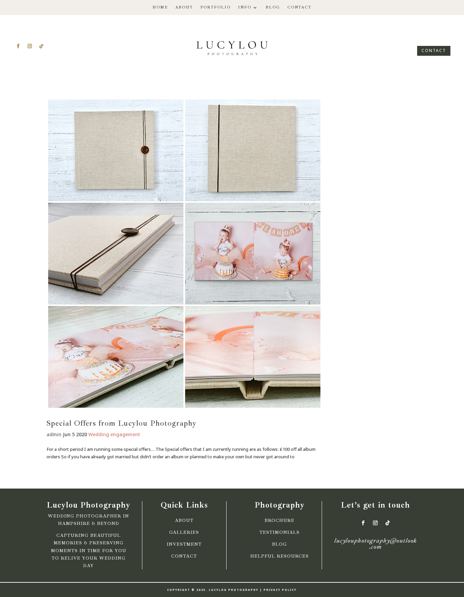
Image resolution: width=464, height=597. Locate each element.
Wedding (98, 434)
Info (244, 7)
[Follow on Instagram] (29, 46)
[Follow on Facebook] (18, 46)
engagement (125, 434)
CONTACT (434, 50)
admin (54, 434)
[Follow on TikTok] (41, 46)
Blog (273, 7)
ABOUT (184, 520)
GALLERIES (184, 532)
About (184, 7)
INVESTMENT (184, 544)
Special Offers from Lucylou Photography (122, 423)
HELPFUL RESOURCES (279, 556)
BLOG (279, 544)
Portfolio (215, 7)
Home (160, 7)
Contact (299, 7)
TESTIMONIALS (280, 532)
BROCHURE (280, 520)
